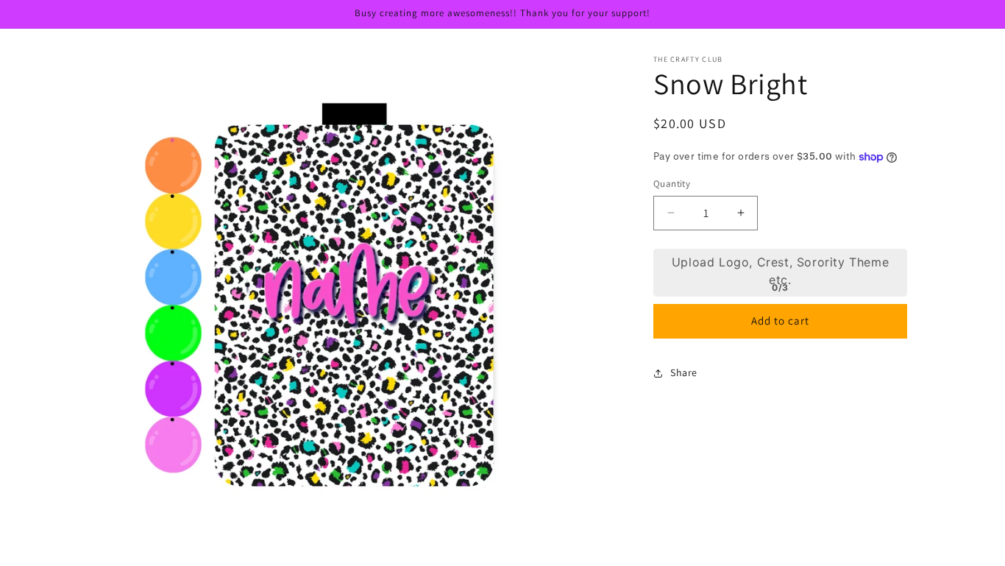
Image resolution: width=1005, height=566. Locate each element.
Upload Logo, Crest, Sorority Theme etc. (780, 271)
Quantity (671, 183)
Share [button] (683, 372)
